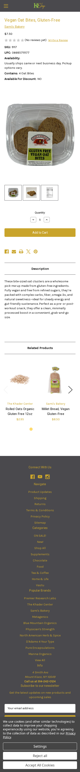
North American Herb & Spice (40, 635)
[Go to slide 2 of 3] (37, 429)
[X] (28, 252)
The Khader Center (40, 604)
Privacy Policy (40, 516)
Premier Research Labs (40, 598)
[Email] (14, 252)
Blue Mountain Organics (40, 623)
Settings (40, 746)
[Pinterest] (35, 252)
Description (40, 269)
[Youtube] (40, 477)
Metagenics (40, 617)
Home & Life (40, 579)
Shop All (40, 548)
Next (70, 389)
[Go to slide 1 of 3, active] (31, 429)
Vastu (40, 585)
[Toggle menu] (6, 6)
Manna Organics (40, 654)
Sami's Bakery (40, 610)
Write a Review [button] (58, 40)
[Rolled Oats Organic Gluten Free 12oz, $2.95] (20, 379)
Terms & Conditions (40, 510)
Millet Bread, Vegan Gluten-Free (56, 411)
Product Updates (40, 492)
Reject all (40, 755)
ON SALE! (40, 536)
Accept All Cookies (40, 765)
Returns (40, 504)
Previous (5, 389)
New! (40, 542)
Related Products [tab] (40, 348)
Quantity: (40, 212)
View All (40, 660)
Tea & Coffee (40, 573)
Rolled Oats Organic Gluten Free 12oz (20, 411)
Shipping (40, 498)
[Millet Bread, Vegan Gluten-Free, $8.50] (56, 379)
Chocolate (40, 560)
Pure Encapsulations (40, 648)
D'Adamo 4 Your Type (40, 641)
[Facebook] (6, 252)
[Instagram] (47, 477)
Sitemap (40, 522)
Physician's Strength (40, 629)
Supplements (40, 554)
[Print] (21, 252)
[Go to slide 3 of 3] (44, 429)
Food (40, 566)
